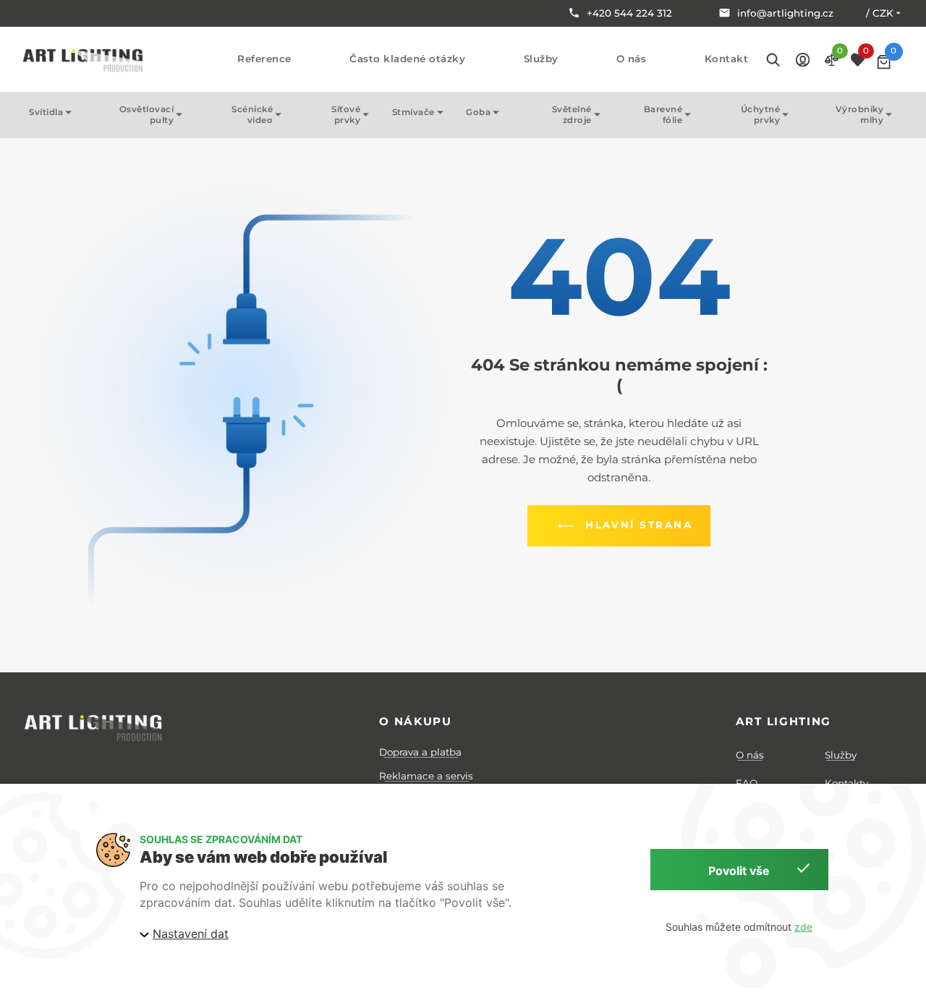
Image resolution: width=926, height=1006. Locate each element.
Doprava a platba (420, 752)
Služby (541, 59)
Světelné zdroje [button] (572, 114)
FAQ (746, 783)
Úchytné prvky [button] (761, 114)
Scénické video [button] (252, 114)
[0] (884, 62)
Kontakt (727, 59)
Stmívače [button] (413, 112)
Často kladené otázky (407, 59)
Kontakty (846, 783)
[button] (803, 59)
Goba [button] (478, 112)
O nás (631, 59)
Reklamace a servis (426, 776)
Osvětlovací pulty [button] (146, 114)
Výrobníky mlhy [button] (860, 114)
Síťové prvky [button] (345, 114)
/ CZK (879, 13)
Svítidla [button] (46, 112)
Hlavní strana (638, 525)
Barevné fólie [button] (663, 114)
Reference (264, 59)
